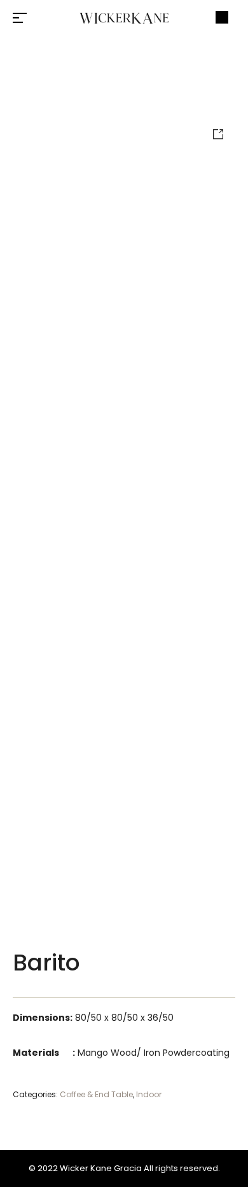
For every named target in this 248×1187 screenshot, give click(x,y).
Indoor (149, 1094)
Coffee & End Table (96, 1094)
